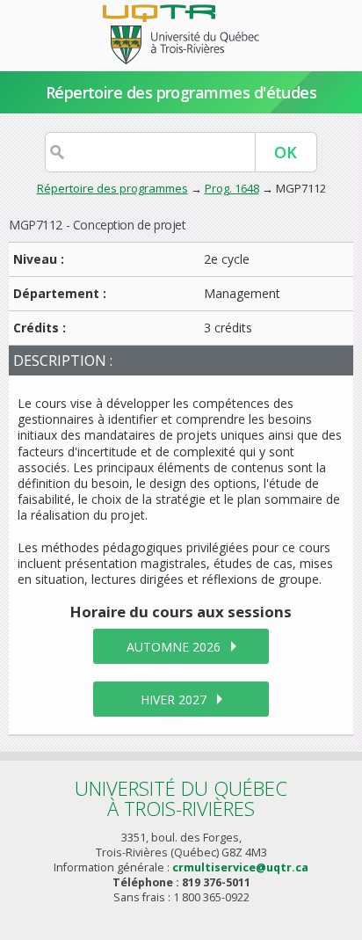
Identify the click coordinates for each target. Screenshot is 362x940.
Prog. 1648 (232, 188)
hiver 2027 (173, 699)
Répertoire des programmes (112, 188)
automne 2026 (174, 646)
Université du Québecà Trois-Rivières (181, 798)
